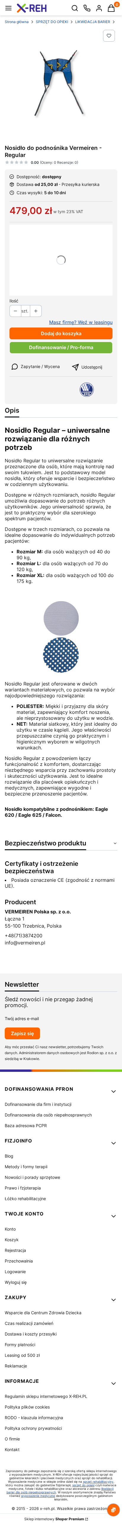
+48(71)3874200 (23, 936)
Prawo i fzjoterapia (23, 1187)
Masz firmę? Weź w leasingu (81, 322)
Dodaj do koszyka (61, 333)
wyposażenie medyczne (38, 1496)
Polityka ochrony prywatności (33, 1428)
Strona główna (17, 22)
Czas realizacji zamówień (29, 1323)
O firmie (12, 1438)
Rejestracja (15, 1250)
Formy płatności (20, 1344)
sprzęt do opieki (83, 1485)
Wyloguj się (16, 1282)
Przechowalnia (19, 1260)
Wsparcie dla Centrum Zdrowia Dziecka (43, 1312)
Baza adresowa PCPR (26, 1125)
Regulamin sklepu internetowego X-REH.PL (46, 1396)
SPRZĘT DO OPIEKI (52, 22)
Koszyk (12, 1239)
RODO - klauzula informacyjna (34, 1417)
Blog (9, 1155)
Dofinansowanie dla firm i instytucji (38, 1104)
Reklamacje (16, 1365)
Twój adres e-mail (22, 1018)
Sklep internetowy (54, 1519)
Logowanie (15, 1271)
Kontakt (12, 1449)
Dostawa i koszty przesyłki (31, 1333)
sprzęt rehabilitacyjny (98, 1481)
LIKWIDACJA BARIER (92, 22)
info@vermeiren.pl (25, 943)
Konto (10, 1228)
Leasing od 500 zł (22, 1355)
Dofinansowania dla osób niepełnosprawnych (48, 1114)
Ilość (13, 300)
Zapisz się (22, 1033)
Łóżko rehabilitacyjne (25, 1198)
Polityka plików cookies (27, 1406)
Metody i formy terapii (26, 1166)
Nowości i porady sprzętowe (32, 1177)
